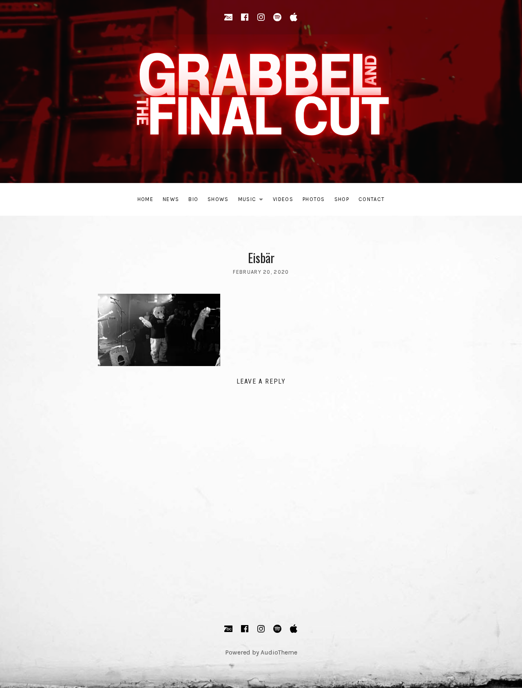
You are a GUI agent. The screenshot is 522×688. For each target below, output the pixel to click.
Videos (283, 199)
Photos (314, 199)
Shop (341, 199)
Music (253, 201)
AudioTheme (279, 652)
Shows (218, 199)
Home (145, 199)
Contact (371, 199)
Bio (193, 199)
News (171, 199)
